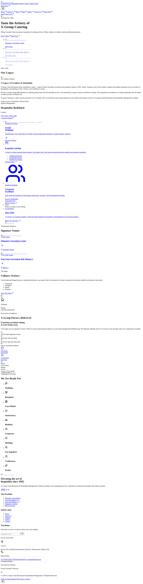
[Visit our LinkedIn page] (6, 490)
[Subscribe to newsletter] (22, 533)
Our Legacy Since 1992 (9, 116)
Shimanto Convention (12, 498)
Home (3, 3)
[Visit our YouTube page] (8, 490)
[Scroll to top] (3, 581)
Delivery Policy (6, 579)
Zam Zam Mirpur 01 (12, 500)
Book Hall (34, 3)
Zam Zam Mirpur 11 (12, 502)
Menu (13, 3)
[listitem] (71, 242)
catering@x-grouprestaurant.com (30, 559)
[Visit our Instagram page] (4, 490)
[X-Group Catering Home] (71, 2)
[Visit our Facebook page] (2, 490)
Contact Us (27, 3)
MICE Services (10, 506)
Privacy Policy (25, 579)
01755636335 (5, 559)
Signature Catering (11, 504)
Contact (7, 521)
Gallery (21, 3)
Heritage (8, 518)
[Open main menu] (3, 8)
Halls (17, 3)
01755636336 (14, 559)
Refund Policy (16, 579)
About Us (8, 3)
